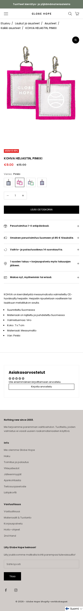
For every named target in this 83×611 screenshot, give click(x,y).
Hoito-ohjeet (12, 529)
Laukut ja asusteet (27, 23)
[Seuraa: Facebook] (6, 590)
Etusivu (5, 23)
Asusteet (51, 23)
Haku (7, 456)
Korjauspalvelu (13, 523)
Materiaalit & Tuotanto (17, 517)
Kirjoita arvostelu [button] (41, 386)
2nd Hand (10, 536)
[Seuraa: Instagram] (16, 590)
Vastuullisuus (12, 511)
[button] (74, 609)
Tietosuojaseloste (15, 486)
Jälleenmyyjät (12, 474)
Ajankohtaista (12, 480)
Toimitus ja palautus (16, 462)
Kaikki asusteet (11, 28)
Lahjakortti (10, 492)
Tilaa (12, 576)
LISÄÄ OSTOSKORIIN (41, 209)
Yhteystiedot (11, 468)
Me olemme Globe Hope (19, 450)
